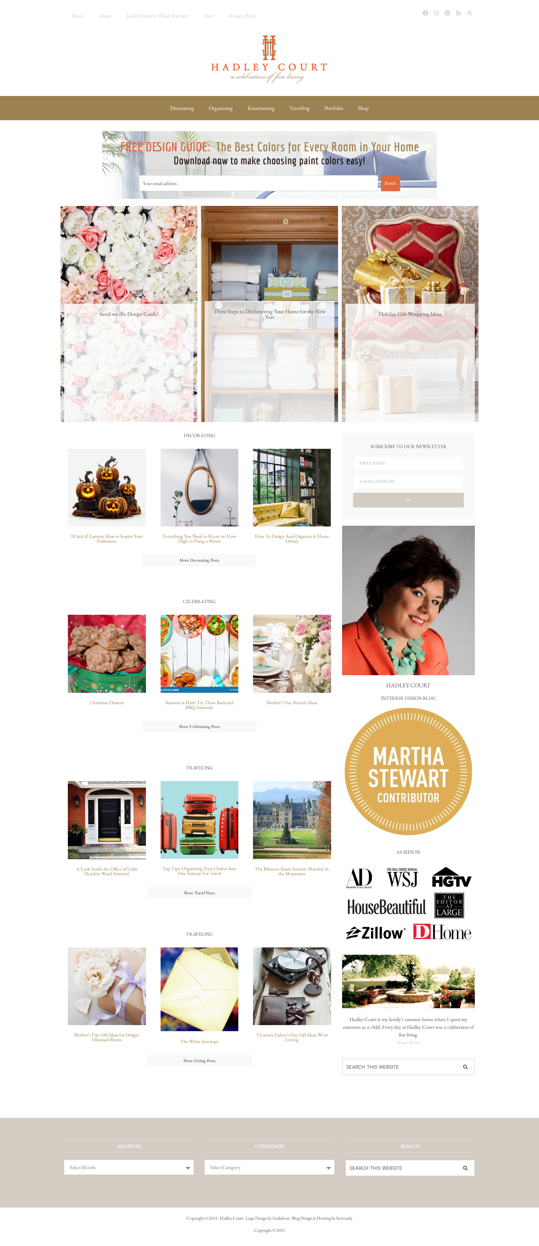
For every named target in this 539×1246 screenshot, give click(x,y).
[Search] (467, 1067)
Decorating (182, 107)
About (105, 15)
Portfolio (333, 107)
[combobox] (258, 183)
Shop (363, 107)
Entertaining (261, 107)
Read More (408, 1042)
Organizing (221, 107)
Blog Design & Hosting (311, 1218)
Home (78, 15)
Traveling (299, 107)
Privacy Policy (242, 15)
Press (208, 15)
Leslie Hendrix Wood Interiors (157, 15)
